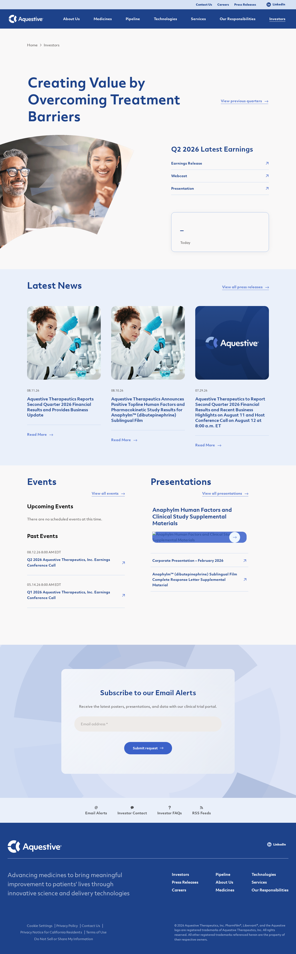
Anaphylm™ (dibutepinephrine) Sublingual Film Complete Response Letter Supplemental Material (194, 579)
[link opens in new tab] (199, 536)
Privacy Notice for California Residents (51, 932)
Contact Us (204, 4)
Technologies (264, 874)
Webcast (179, 175)
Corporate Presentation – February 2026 (187, 560)
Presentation (182, 188)
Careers (223, 4)
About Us (224, 882)
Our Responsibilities (270, 890)
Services (259, 882)
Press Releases (245, 4)
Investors (180, 874)
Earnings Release (186, 163)
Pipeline (223, 874)
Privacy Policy (67, 925)
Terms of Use (96, 932)
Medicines (225, 890)
